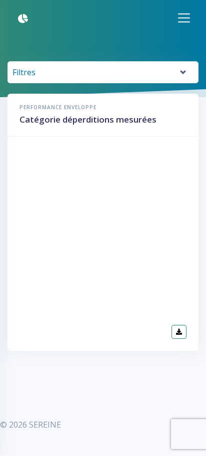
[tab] (103, 72)
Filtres (24, 72)
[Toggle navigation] (127, 17)
